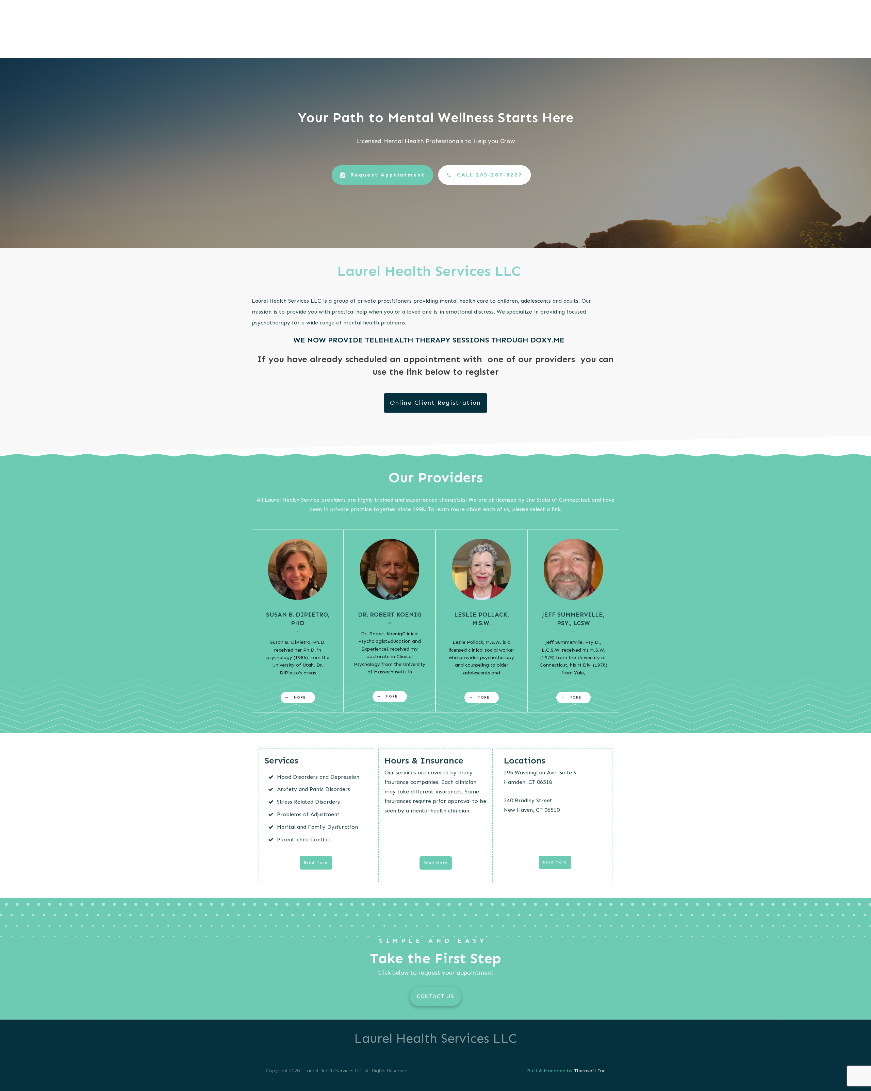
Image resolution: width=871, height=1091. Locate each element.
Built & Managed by (550, 1071)
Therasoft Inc (589, 1071)
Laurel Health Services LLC (435, 1038)
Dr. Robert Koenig (390, 614)
